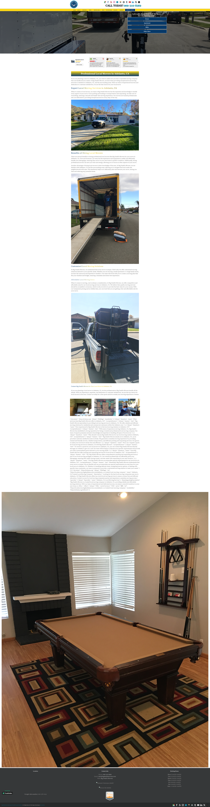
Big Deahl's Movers (107, 778)
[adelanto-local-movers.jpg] (129, 399)
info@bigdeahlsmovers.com (107, 776)
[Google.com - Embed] (35, 782)
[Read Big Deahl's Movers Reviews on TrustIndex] (7, 793)
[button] (138, 62)
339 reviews (77, 62)
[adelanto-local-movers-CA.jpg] (80, 399)
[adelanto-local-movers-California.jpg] (105, 399)
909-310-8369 (107, 774)
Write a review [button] (79, 64)
